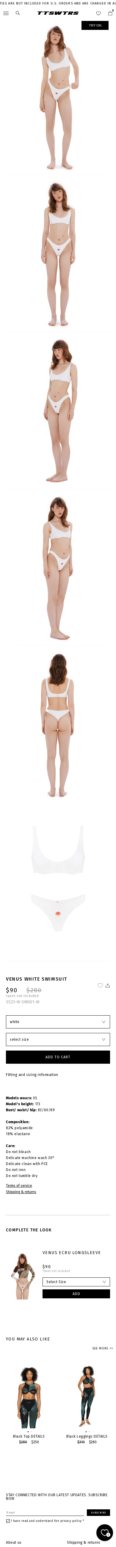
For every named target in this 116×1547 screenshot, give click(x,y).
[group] (29, 1403)
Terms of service (19, 1186)
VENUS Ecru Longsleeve (72, 1252)
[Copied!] (107, 985)
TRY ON (95, 25)
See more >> (102, 1348)
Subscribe (98, 1512)
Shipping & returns (21, 1192)
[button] (27, 1431)
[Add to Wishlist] (100, 985)
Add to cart (58, 1057)
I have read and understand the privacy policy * (47, 1521)
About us (14, 1542)
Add (76, 1294)
